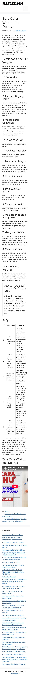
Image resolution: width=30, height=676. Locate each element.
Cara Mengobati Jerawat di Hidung (13, 550)
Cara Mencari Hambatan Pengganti (13, 664)
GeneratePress (15, 673)
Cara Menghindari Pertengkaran (12, 654)
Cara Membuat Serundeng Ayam (12, 615)
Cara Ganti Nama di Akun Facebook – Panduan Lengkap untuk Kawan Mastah (14, 581)
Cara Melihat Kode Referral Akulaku (13, 651)
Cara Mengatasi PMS (9, 577)
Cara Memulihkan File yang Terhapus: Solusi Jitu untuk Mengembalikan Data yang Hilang (14, 659)
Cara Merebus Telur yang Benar (12, 535)
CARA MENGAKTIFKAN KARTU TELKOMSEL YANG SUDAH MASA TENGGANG (13, 572)
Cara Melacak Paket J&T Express (13, 542)
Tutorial (7, 511)
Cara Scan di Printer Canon (11, 562)
